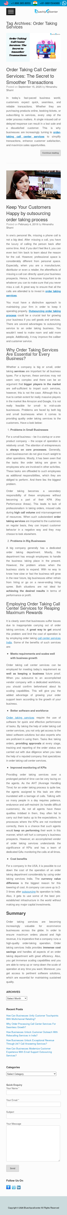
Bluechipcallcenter (32, 1207)
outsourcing (29, 891)
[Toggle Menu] (11, 12)
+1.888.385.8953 (20, 3)
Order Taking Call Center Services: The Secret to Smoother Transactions (31, 75)
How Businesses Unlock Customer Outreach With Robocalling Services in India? (32, 1033)
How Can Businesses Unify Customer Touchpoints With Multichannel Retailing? (32, 1017)
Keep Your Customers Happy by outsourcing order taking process (28, 213)
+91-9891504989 (49, 3)
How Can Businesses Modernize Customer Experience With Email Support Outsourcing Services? (29, 1052)
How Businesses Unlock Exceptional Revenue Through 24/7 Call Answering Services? (30, 1041)
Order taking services (20, 717)
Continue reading (50, 152)
